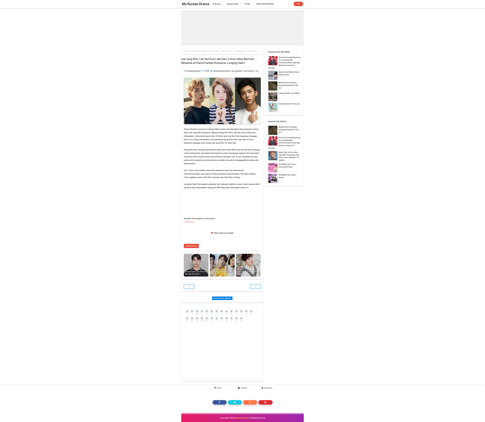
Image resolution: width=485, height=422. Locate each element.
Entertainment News (221, 71)
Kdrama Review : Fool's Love (289, 104)
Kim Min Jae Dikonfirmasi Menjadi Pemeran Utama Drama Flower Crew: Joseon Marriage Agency (248, 270)
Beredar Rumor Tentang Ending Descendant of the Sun (288, 85)
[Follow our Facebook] (220, 402)
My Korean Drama (242, 418)
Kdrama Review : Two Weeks (289, 93)
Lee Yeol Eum (249, 71)
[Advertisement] (242, 27)
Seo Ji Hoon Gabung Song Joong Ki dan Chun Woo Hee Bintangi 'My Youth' (196, 271)
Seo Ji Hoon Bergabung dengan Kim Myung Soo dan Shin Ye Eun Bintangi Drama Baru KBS (222, 270)
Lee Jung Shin (237, 71)
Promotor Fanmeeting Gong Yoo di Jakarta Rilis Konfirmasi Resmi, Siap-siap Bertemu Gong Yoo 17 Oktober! (284, 62)
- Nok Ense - (190, 222)
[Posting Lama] (255, 286)
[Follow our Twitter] (235, 402)
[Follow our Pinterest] (265, 402)
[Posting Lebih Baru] (189, 286)
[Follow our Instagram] (250, 402)
